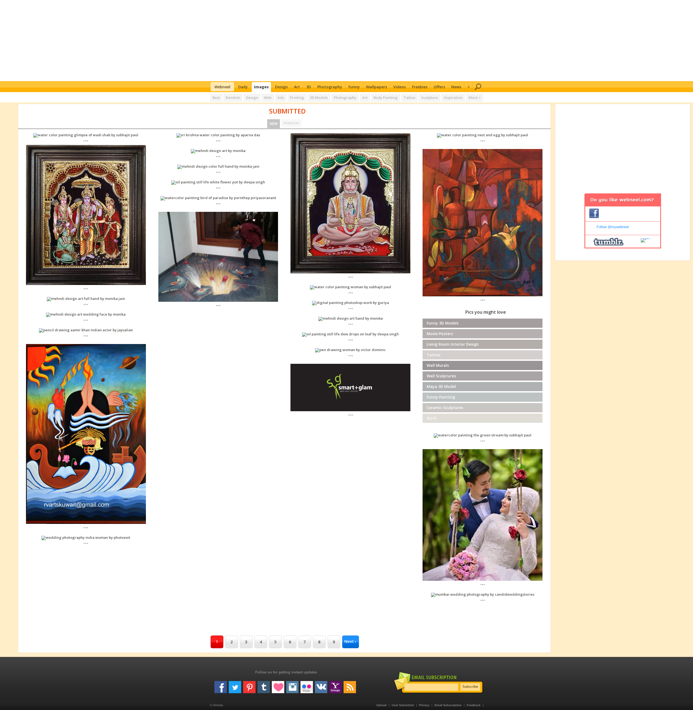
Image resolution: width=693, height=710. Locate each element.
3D (308, 86)
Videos (399, 86)
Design (281, 86)
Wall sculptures (441, 375)
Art (297, 86)
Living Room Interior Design (453, 344)
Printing (297, 97)
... (85, 140)
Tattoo (409, 97)
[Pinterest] (249, 685)
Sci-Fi (431, 418)
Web (268, 97)
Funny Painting (441, 397)
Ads (280, 97)
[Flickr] (306, 685)
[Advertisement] (346, 41)
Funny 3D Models (443, 323)
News (456, 86)
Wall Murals (438, 365)
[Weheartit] (278, 685)
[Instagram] (292, 685)
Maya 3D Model (441, 386)
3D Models (319, 97)
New (273, 123)
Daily (243, 86)
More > (475, 97)
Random (233, 97)
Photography (329, 86)
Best (216, 97)
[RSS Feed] (350, 685)
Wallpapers (376, 86)
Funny (354, 86)
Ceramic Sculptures (445, 407)
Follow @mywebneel (613, 227)
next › (350, 641)
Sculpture (429, 97)
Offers (439, 86)
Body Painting (386, 97)
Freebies (419, 86)
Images (261, 86)
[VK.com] (321, 685)
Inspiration (453, 97)
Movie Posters (440, 333)
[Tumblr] (263, 685)
